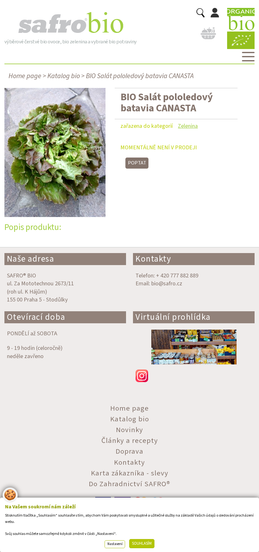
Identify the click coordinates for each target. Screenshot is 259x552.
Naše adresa (30, 259)
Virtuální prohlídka (173, 317)
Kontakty (153, 259)
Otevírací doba (36, 317)
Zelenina (188, 126)
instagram (194, 375)
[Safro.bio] (70, 23)
